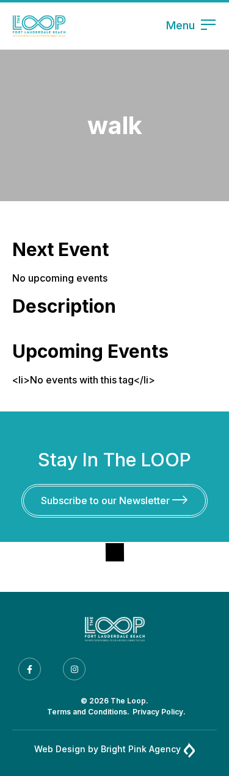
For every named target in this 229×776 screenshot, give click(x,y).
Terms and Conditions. (88, 711)
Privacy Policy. (159, 711)
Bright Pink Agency (141, 749)
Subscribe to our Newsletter (106, 500)
